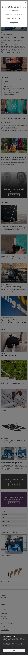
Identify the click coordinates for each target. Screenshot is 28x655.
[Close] (25, 2)
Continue (14, 23)
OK (14, 650)
